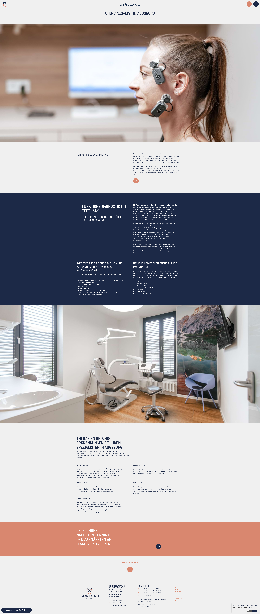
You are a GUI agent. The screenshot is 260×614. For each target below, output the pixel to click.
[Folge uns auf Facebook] (28, 610)
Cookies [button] (177, 600)
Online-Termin (117, 600)
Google (177, 587)
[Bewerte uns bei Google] (20, 610)
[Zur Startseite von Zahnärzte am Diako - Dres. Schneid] (90, 593)
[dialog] (245, 608)
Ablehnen (249, 610)
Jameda (177, 586)
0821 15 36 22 (9, 610)
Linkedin (177, 589)
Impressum (178, 597)
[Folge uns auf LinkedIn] (22, 610)
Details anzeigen (236, 610)
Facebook (177, 593)
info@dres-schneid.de (120, 605)
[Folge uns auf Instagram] (25, 610)
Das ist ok (255, 610)
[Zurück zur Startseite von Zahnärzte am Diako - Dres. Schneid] (4, 4)
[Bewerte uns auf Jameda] (17, 610)
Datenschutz (178, 598)
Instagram (178, 591)
